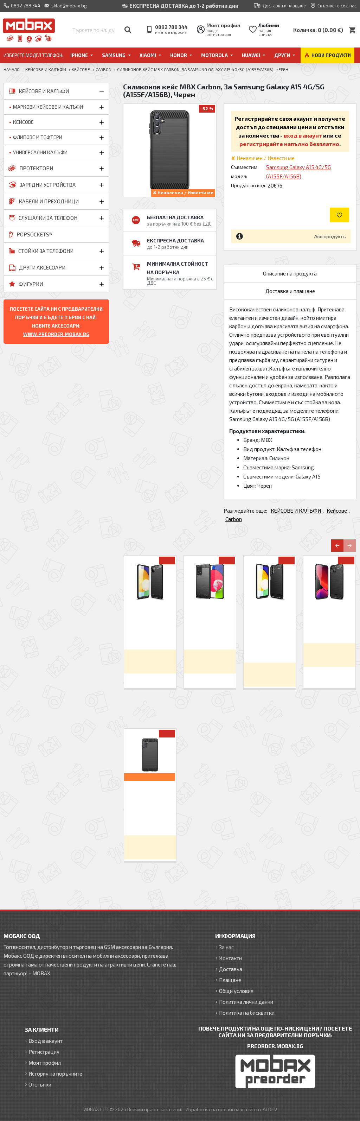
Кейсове (81, 69)
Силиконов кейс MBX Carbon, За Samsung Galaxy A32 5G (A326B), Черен (329, 627)
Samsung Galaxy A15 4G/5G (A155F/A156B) (298, 171)
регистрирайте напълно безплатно (289, 143)
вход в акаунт (303, 135)
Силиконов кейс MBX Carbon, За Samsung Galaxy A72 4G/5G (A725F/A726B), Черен (270, 633)
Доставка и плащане (290, 291)
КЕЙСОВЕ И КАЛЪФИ (45, 69)
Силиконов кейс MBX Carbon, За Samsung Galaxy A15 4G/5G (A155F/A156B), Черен (150, 806)
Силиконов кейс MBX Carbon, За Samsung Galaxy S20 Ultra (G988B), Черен (150, 630)
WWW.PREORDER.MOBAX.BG (56, 334)
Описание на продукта (290, 273)
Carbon (103, 69)
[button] (337, 545)
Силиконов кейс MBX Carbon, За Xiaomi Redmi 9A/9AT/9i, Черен (210, 627)
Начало (12, 69)
